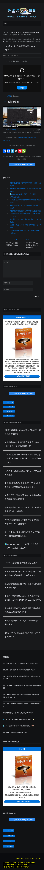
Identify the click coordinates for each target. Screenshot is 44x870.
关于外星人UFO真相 (10, 863)
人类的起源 (30, 41)
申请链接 (26, 867)
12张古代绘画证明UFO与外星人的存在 (21, 563)
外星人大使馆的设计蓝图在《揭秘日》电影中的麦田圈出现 (21, 663)
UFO (14, 39)
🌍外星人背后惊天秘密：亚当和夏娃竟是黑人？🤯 (18, 726)
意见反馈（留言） (9, 867)
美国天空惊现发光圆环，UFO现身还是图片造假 (25, 211)
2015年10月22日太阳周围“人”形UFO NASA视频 (32, 245)
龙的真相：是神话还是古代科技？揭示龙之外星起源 (19, 670)
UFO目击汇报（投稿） (22, 865)
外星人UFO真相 (16, 32)
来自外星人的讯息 (17, 324)
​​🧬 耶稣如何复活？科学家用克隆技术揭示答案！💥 (18, 719)
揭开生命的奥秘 (9, 865)
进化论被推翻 (30, 863)
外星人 (23, 41)
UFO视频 (26, 32)
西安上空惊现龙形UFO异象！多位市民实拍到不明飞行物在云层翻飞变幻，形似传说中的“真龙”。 (23, 458)
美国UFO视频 (34, 32)
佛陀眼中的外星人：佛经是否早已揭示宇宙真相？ (18, 713)
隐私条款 (19, 867)
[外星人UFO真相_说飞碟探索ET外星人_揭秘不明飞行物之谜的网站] (22, 12)
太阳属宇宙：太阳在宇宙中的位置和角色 (15, 732)
